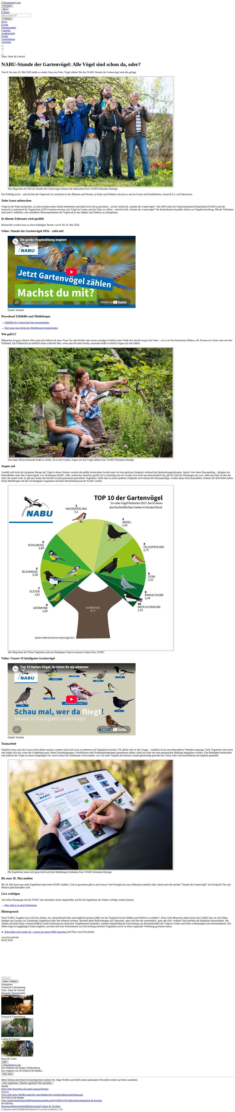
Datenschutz (33, 1106)
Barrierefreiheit (19, 1106)
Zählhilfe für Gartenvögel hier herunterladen (26, 322)
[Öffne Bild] (91, 131)
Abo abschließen (39, 1094)
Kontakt (27, 1094)
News (21, 1089)
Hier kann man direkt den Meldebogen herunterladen (31, 328)
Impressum (6, 1106)
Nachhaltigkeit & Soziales (89, 1100)
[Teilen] (2, 48)
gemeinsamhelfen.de (42, 1100)
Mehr (5, 1062)
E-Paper (14, 1089)
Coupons (35, 1089)
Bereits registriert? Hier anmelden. (36, 1083)
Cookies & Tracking (50, 1106)
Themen (44, 1089)
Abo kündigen (55, 1094)
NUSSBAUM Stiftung (64, 1100)
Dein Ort (5, 1089)
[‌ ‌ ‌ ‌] (117, 947)
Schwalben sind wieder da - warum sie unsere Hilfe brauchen (35, 931)
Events (27, 1089)
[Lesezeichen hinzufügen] (2, 51)
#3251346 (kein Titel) (12, 1094)
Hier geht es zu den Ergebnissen (20, 905)
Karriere (15, 1100)
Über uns (6, 1100)
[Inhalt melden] (2, 54)
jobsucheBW (25, 1100)
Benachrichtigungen (73, 1094)
